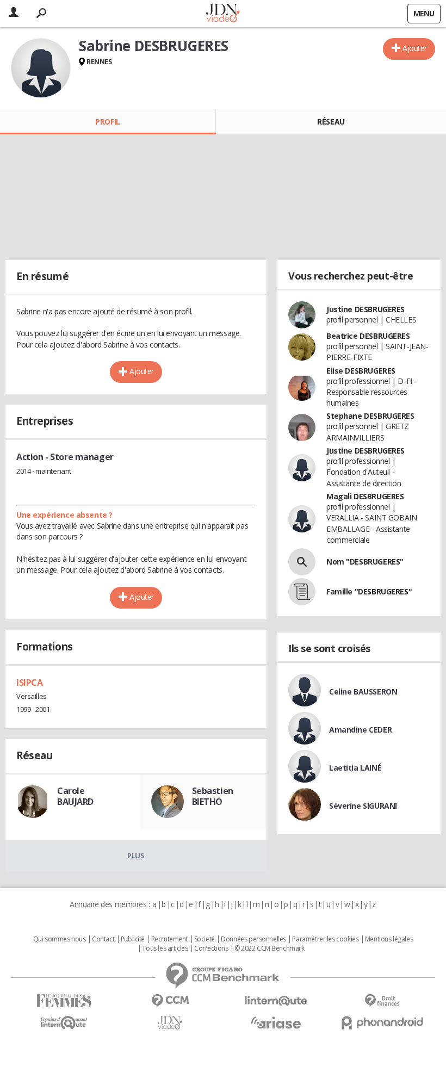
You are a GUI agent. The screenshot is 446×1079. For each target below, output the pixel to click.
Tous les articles (165, 948)
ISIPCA (29, 683)
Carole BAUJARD (75, 796)
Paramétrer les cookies (325, 939)
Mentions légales (389, 939)
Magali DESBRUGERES (365, 496)
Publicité (133, 939)
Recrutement (169, 939)
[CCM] (170, 1001)
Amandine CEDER (360, 729)
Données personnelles (253, 939)
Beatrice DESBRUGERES (368, 336)
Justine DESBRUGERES (365, 309)
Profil (107, 121)
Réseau (330, 121)
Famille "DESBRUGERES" (369, 591)
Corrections (211, 948)
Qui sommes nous (59, 939)
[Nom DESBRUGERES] (301, 561)
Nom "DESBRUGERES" (365, 561)
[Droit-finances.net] (382, 1001)
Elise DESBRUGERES (360, 370)
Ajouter (414, 48)
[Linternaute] (276, 1001)
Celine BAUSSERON (363, 691)
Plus (135, 855)
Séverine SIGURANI (363, 806)
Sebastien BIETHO (212, 796)
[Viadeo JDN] (170, 1023)
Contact (103, 939)
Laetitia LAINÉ (355, 767)
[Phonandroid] (382, 1023)
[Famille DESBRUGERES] (301, 591)
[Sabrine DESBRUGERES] (41, 68)
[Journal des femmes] (64, 1001)
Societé (204, 939)
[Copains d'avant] (64, 1023)
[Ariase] (276, 1022)
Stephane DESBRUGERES (370, 416)
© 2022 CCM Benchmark (269, 948)
